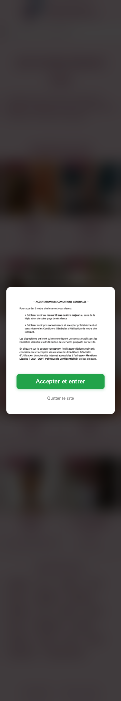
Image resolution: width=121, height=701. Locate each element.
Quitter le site (60, 398)
